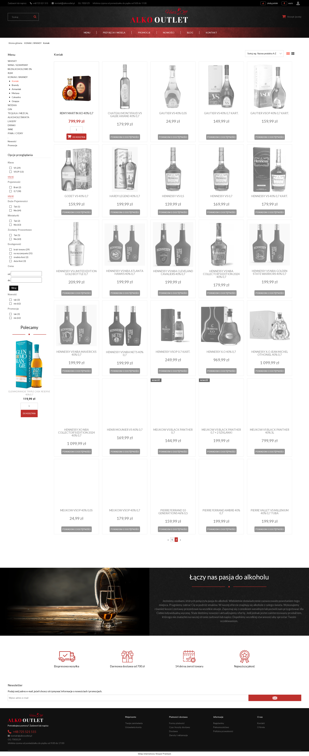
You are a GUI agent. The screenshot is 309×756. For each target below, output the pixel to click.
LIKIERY (12, 121)
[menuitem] (87, 32)
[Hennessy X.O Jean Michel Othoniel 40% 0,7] (269, 325)
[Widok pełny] (292, 53)
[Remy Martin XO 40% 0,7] (76, 86)
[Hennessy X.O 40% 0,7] (221, 325)
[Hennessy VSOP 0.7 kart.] (173, 325)
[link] (14, 168)
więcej (11, 176)
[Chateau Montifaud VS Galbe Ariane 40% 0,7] (124, 86)
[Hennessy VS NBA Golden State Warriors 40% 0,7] (269, 244)
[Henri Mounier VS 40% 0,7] (124, 403)
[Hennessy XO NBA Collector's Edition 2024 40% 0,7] (76, 403)
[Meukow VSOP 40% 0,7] (124, 483)
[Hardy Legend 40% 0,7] (124, 169)
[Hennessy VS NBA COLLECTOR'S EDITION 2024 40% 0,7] (221, 244)
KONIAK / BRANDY (18, 77)
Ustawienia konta (133, 727)
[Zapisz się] (274, 698)
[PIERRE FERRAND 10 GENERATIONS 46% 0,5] (173, 483)
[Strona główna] (159, 15)
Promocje (12, 145)
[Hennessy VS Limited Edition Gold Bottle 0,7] (76, 244)
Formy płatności (176, 723)
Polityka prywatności (223, 731)
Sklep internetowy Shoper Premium (154, 753)
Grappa (15, 101)
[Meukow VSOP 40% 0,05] (76, 483)
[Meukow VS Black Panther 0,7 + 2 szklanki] (221, 403)
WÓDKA (12, 105)
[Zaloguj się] (298, 2)
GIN (10, 109)
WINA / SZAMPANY (18, 65)
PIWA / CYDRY (15, 133)
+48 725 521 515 (40, 3)
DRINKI (12, 125)
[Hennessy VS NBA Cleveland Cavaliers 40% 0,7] (173, 244)
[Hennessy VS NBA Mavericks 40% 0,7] (76, 325)
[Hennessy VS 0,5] (173, 169)
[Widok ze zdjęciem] (288, 53)
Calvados (16, 97)
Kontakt (261, 723)
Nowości (12, 141)
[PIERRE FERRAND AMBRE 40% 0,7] (221, 483)
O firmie (261, 727)
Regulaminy (218, 723)
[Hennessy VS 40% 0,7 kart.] (269, 169)
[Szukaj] (35, 17)
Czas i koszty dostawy (179, 727)
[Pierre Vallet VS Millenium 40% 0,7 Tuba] (269, 483)
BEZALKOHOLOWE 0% (20, 69)
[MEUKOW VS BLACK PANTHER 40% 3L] (269, 403)
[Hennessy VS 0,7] (221, 169)
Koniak (15, 81)
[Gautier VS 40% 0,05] (173, 86)
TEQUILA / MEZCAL (18, 113)
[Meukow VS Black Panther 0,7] (173, 403)
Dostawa (173, 731)
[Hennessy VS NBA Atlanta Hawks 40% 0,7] (124, 244)
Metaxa (15, 93)
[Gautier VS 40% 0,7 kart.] (221, 86)
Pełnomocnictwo (221, 727)
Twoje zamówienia (134, 723)
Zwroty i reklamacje (178, 735)
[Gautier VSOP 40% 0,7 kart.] (269, 86)
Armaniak (16, 89)
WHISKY (12, 61)
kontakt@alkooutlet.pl (65, 3)
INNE (10, 129)
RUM (10, 73)
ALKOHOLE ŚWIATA (18, 117)
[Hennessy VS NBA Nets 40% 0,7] (124, 325)
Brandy (15, 85)
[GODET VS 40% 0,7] (76, 169)
